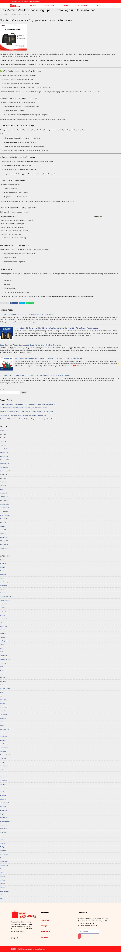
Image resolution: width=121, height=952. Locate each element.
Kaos (1, 692)
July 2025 (3, 478)
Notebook (3, 751)
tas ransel (3, 850)
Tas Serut (2, 858)
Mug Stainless (4, 747)
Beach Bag (3, 567)
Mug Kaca (3, 740)
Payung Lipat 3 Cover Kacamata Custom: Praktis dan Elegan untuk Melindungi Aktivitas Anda (27, 419)
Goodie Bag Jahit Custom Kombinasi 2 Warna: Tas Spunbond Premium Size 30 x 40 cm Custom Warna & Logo (56, 328)
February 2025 (4, 496)
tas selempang (4, 854)
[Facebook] (11, 938)
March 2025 (3, 493)
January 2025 (4, 500)
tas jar (2, 836)
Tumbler (2, 887)
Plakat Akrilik (3, 777)
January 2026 (4, 456)
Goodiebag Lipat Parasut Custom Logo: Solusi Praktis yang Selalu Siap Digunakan (30, 345)
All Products (83, 5)
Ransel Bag (3, 795)
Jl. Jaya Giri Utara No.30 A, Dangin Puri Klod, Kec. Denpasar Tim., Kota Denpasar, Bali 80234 (93, 920)
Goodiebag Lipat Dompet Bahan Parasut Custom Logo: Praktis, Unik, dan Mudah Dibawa (48, 358)
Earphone (2, 633)
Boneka (2, 578)
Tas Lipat (2, 847)
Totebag (2, 880)
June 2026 (3, 438)
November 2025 (4, 463)
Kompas (2, 703)
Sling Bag (2, 814)
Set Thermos (3, 806)
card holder (3, 604)
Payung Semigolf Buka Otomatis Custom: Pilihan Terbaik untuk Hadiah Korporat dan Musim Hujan (28, 404)
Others (98, 5)
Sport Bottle (3, 828)
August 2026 (3, 430)
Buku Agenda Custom (6, 596)
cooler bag (3, 615)
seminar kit (3, 799)
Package (33, 5)
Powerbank (3, 788)
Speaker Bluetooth (5, 821)
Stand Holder (4, 832)
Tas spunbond (4, 861)
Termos (2, 869)
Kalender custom (5, 688)
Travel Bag (3, 883)
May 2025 (3, 485)
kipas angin (3, 699)
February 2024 (4, 541)
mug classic (3, 733)
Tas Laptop (3, 843)
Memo (2, 722)
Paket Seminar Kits (5, 755)
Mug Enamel (3, 736)
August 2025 (3, 474)
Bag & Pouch (49, 5)
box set (2, 589)
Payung (2, 762)
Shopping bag (4, 810)
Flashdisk (2, 637)
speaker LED (3, 825)
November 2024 (4, 507)
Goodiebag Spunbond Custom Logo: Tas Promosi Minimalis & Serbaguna (27, 314)
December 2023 (4, 548)
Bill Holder (3, 574)
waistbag (2, 898)
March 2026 (3, 449)
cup (1, 622)
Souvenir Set (3, 817)
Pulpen (2, 791)
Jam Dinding (3, 677)
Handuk (2, 666)
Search (2, 390)
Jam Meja (3, 681)
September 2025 (5, 471)
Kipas (1, 696)
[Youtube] (17, 938)
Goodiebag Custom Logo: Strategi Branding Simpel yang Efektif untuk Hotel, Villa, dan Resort (35, 375)
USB (1, 894)
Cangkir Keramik (4, 600)
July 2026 (3, 434)
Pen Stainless (4, 766)
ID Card (2, 670)
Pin (1, 773)
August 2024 (3, 519)
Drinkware (66, 5)
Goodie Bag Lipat (15, 14)
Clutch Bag (3, 611)
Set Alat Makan (4, 802)
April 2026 (3, 445)
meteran (2, 725)
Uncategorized (4, 891)
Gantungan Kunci (5, 641)
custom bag (3, 626)
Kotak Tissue (3, 707)
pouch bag (3, 784)
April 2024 (3, 533)
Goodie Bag (4, 14)
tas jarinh (2, 839)
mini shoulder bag (5, 729)
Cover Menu (3, 618)
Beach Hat (3, 571)
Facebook (14, 303)
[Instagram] (14, 938)
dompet (2, 629)
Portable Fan (3, 780)
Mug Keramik (4, 744)
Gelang (2, 644)
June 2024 (3, 526)
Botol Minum (3, 585)
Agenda (2, 560)
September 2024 (5, 515)
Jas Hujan (3, 685)
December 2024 (4, 504)
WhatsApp (30, 303)
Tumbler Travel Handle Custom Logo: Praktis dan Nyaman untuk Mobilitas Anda (23, 415)
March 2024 (3, 537)
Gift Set (2, 652)
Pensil (1, 769)
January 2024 (4, 544)
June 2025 (3, 482)
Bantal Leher (3, 563)
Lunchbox (3, 718)
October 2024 (4, 511)
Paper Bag (3, 758)
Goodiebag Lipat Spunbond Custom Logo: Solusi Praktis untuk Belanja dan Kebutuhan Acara (27, 411)
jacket (2, 674)
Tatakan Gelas (4, 865)
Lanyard (2, 710)
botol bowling (4, 582)
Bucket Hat (3, 593)
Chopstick (3, 607)
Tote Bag (2, 876)
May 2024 (3, 530)
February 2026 (4, 452)
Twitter (22, 303)
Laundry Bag (3, 714)
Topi (1, 872)
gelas (1, 648)
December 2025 (4, 460)
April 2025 (3, 489)
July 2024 (3, 522)
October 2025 (4, 467)
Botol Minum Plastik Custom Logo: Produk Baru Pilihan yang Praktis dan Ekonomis (23, 407)
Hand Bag (3, 663)
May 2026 (3, 441)
